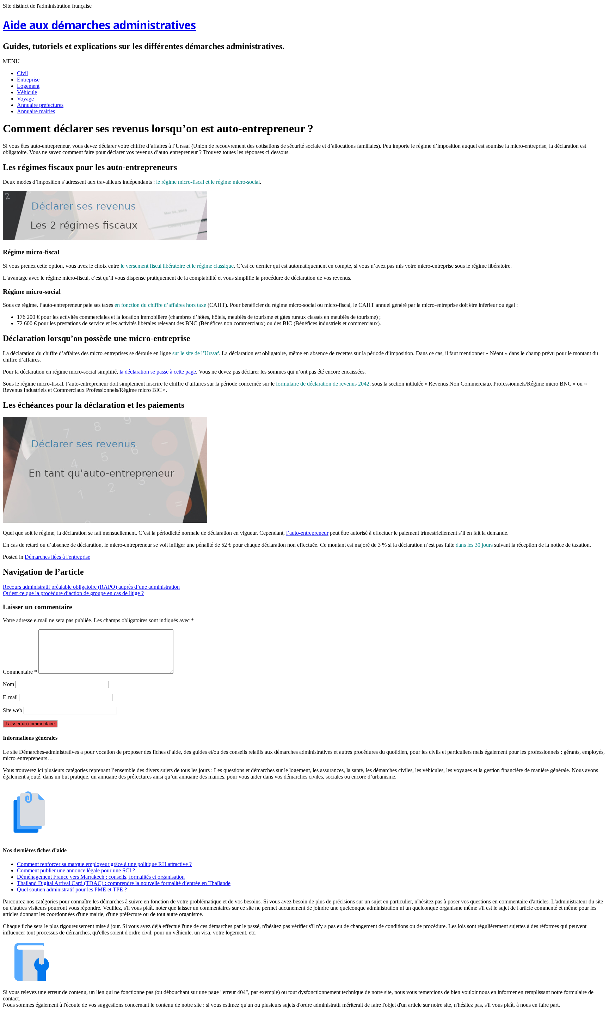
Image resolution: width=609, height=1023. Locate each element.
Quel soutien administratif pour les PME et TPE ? (72, 889)
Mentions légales (269, 1017)
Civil (22, 73)
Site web (12, 710)
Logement (28, 86)
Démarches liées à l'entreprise (57, 557)
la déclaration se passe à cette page (157, 372)
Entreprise (28, 80)
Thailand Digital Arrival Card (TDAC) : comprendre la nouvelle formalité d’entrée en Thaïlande (123, 883)
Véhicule (27, 92)
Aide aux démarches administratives (99, 26)
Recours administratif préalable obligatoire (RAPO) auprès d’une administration (91, 587)
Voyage (25, 99)
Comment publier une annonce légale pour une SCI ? (76, 870)
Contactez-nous (341, 1017)
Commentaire (20, 672)
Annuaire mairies (36, 111)
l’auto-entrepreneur (307, 533)
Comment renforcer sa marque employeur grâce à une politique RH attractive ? (104, 864)
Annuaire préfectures (40, 105)
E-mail (10, 697)
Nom (8, 684)
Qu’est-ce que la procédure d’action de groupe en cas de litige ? (73, 593)
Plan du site (306, 1017)
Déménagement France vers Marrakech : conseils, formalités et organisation (101, 877)
